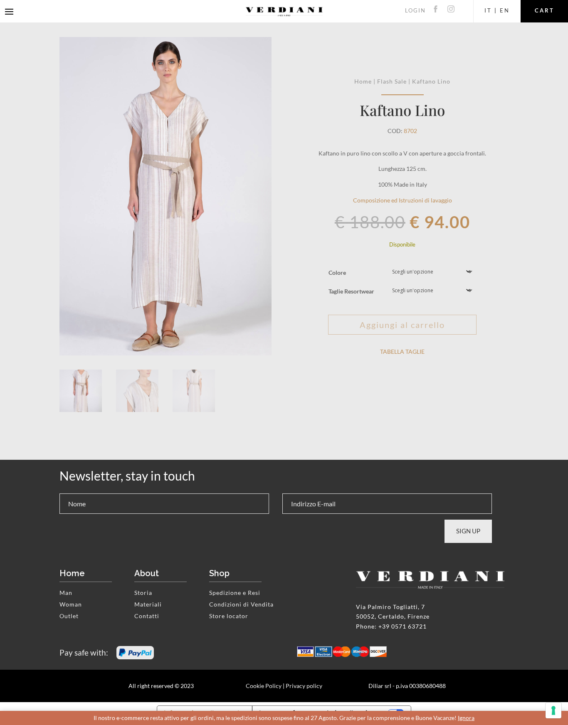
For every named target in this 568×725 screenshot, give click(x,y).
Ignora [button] (466, 717)
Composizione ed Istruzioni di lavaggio (402, 200)
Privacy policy (304, 685)
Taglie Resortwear (351, 291)
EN (505, 10)
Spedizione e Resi (234, 592)
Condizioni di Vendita (241, 604)
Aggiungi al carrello (402, 325)
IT (488, 10)
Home (363, 81)
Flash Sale (392, 81)
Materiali (148, 604)
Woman (70, 604)
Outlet (69, 615)
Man (65, 592)
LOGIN (415, 10)
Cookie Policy (264, 685)
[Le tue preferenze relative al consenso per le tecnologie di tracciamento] (553, 710)
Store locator (228, 615)
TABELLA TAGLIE (402, 351)
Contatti (146, 615)
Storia (143, 592)
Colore (337, 272)
